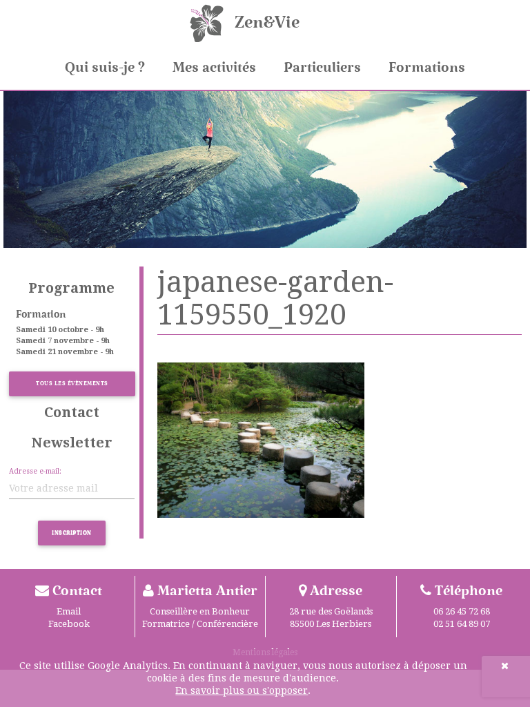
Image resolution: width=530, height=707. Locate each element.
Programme (71, 288)
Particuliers (322, 67)
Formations (427, 67)
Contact (71, 412)
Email (69, 611)
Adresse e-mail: (35, 471)
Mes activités (214, 67)
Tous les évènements (72, 383)
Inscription (72, 532)
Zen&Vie (267, 22)
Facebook (69, 624)
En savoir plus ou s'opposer (241, 690)
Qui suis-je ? (105, 67)
